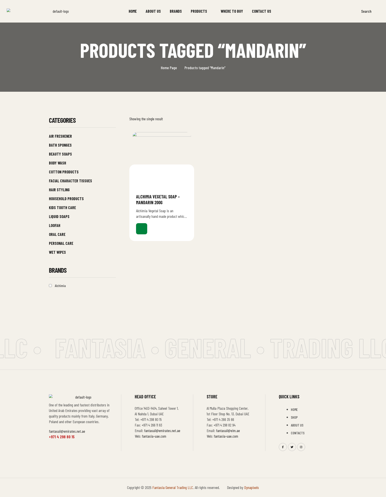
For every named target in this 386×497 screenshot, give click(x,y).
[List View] (330, 119)
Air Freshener (60, 136)
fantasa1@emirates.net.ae (67, 431)
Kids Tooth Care (62, 207)
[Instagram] (301, 447)
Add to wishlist (185, 196)
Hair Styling (59, 189)
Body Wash (57, 162)
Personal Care (61, 243)
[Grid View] (322, 118)
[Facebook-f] (283, 447)
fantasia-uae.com (154, 436)
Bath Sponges (60, 145)
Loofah (54, 225)
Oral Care (57, 234)
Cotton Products (64, 171)
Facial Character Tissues (70, 180)
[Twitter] (292, 447)
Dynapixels (251, 487)
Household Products (66, 198)
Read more (141, 228)
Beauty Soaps (60, 154)
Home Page (169, 67)
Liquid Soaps (59, 216)
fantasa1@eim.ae (228, 430)
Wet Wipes (57, 252)
